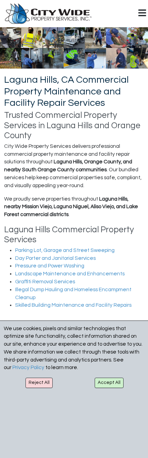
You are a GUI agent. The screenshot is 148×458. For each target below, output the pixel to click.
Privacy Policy (28, 367)
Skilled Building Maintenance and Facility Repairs (73, 305)
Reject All (39, 382)
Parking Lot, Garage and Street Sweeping (65, 250)
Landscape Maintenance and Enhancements (70, 273)
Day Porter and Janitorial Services (55, 258)
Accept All (109, 382)
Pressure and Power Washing (49, 265)
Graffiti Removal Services (45, 281)
